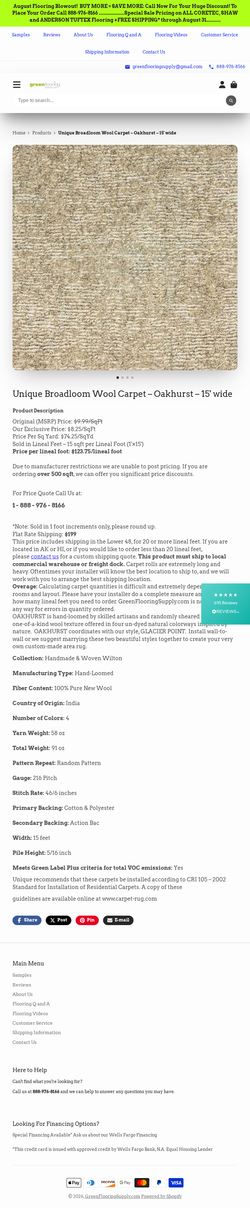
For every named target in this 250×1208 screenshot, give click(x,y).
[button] (225, 604)
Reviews (51, 34)
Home (19, 132)
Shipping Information (107, 51)
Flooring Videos (171, 34)
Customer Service (219, 34)
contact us (45, 556)
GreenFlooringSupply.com (112, 1196)
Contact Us (154, 51)
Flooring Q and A (123, 34)
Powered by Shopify (161, 1196)
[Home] (45, 84)
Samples (21, 34)
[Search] (231, 101)
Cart (234, 84)
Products (41, 132)
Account (222, 84)
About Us (83, 34)
